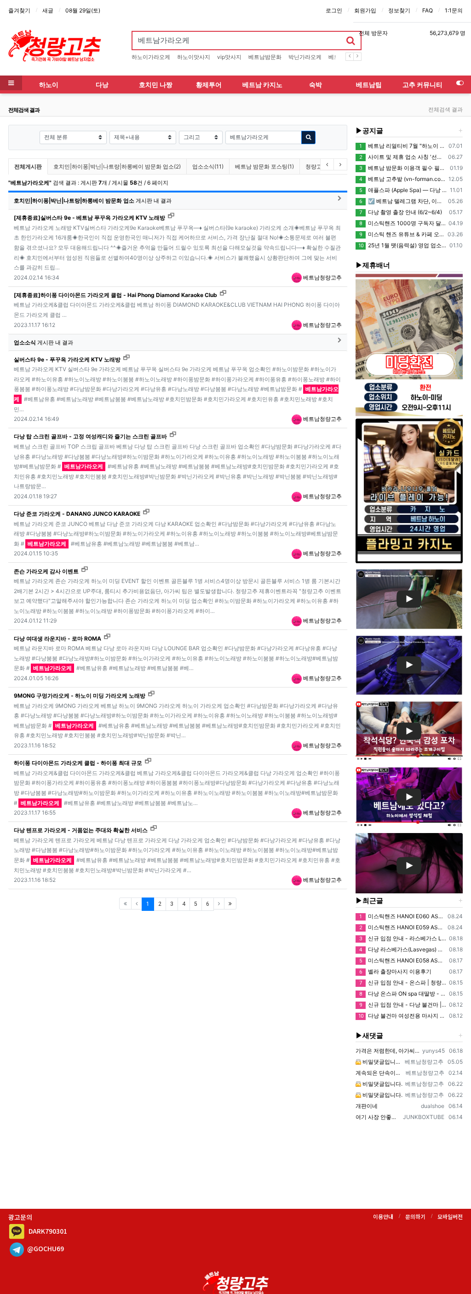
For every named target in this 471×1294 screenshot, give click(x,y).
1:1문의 (454, 10)
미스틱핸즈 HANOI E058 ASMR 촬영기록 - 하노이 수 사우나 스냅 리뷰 (402, 960)
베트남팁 (369, 84)
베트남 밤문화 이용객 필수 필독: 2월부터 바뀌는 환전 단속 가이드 (403, 167)
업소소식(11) (208, 166)
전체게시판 (28, 166)
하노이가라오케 (151, 56)
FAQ (427, 10)
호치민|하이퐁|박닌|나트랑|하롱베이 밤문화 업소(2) (117, 166)
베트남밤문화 (264, 56)
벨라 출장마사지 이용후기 (395, 971)
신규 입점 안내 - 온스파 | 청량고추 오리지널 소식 (402, 982)
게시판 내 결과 (93, 200)
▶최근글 (369, 900)
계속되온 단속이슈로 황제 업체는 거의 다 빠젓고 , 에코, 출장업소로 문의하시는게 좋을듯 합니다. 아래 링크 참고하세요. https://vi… (379, 1072)
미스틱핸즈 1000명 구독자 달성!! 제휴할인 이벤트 (402, 223)
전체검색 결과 (445, 109)
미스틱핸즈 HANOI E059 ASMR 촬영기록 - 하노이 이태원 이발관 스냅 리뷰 (402, 927)
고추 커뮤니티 (422, 84)
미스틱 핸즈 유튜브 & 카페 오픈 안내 (402, 234)
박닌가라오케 (305, 56)
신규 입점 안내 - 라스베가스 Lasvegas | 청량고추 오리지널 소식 (402, 938)
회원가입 (365, 10)
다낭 (102, 84)
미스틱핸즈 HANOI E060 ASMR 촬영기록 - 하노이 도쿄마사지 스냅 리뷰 (402, 916)
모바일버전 (450, 1216)
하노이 (48, 84)
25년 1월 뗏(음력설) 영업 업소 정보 (402, 245)
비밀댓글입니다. (381, 1061)
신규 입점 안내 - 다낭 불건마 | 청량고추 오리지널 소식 (402, 1004)
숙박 (315, 84)
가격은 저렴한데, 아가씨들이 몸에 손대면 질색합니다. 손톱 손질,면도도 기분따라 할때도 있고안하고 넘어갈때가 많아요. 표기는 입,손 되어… (388, 1050)
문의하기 (415, 1216)
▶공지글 (369, 130)
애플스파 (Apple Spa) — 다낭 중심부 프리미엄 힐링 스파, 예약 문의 (403, 190)
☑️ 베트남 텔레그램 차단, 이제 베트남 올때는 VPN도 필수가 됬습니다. (402, 201)
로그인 (334, 10)
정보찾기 (399, 10)
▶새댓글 (369, 1035)
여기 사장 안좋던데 (378, 1116)
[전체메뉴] (11, 83)
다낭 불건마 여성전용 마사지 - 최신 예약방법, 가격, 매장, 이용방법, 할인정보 (402, 1015)
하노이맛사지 (193, 56)
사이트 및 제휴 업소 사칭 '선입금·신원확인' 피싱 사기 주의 (402, 156)
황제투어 (209, 84)
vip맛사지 (229, 56)
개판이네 (367, 1105)
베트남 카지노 (262, 84)
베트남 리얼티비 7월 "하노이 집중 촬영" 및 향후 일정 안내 (402, 145)
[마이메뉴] (460, 83)
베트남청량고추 (322, 277)
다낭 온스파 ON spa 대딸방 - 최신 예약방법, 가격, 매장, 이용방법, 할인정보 (402, 993)
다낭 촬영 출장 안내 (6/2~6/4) (400, 212)
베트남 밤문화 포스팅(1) (264, 166)
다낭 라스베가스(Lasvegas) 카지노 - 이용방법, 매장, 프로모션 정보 (402, 949)
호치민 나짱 (155, 84)
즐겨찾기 (19, 10)
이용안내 (383, 1216)
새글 (47, 10)
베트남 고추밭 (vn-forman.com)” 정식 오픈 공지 (402, 178)
